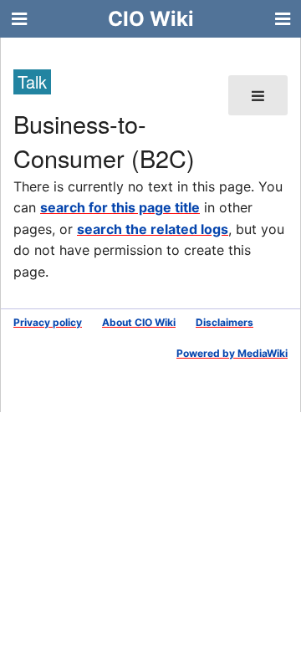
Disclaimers (224, 322)
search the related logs (152, 229)
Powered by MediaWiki (232, 353)
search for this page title (120, 207)
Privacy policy (47, 322)
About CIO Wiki (139, 322)
